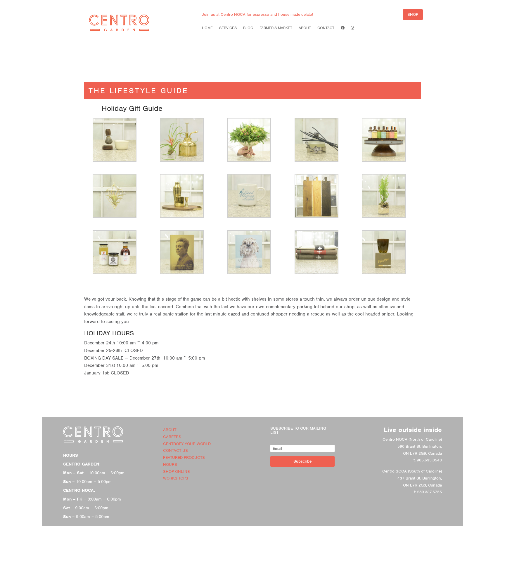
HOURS (170, 464)
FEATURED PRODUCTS (184, 457)
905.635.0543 (429, 460)
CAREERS (172, 436)
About (305, 28)
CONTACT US (175, 450)
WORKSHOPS (175, 478)
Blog (248, 28)
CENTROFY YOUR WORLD (187, 443)
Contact (325, 28)
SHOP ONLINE (176, 471)
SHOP (412, 14)
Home (207, 28)
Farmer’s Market (276, 28)
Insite (264, 572)
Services (228, 28)
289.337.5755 (429, 491)
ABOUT (169, 429)
